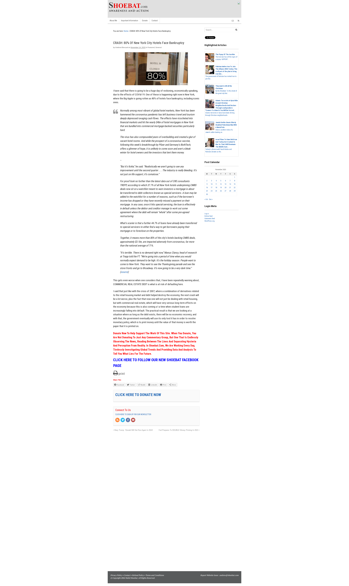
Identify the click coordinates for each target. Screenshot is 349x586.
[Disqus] (156, 466)
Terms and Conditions (154, 575)
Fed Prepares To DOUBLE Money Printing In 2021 (179, 430)
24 (211, 191)
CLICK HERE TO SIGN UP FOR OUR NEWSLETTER (133, 414)
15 (234, 184)
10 (211, 184)
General (158, 47)
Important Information (129, 20)
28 (230, 191)
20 (225, 187)
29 (234, 191)
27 (225, 191)
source (124, 272)
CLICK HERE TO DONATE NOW (138, 394)
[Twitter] (123, 420)
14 (230, 184)
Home (126, 31)
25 (216, 191)
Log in (206, 214)
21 (230, 187)
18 (216, 187)
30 (207, 194)
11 (216, 184)
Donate (145, 20)
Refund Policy (138, 575)
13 (225, 184)
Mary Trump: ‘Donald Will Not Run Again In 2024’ (133, 430)
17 (211, 187)
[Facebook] (128, 420)
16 (207, 187)
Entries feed (208, 216)
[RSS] (117, 420)
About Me (113, 20)
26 (221, 191)
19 (221, 187)
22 (234, 187)
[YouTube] (133, 420)
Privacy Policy (116, 575)
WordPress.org (209, 221)
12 (221, 184)
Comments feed (209, 219)
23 (207, 191)
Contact (155, 20)
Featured (151, 47)
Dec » (211, 199)
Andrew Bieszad (121, 47)
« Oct (206, 199)
